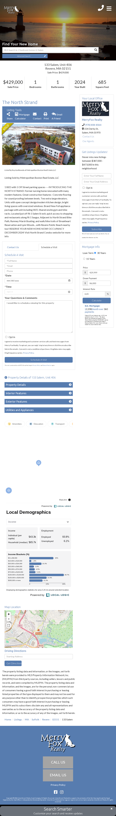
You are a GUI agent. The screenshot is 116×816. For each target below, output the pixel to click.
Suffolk (35, 719)
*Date (8, 275)
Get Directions (14, 663)
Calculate (97, 300)
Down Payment (90, 278)
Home (8, 719)
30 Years (101, 252)
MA (27, 719)
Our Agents (88, 141)
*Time (8, 286)
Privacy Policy (28, 353)
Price (85, 267)
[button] (96, 50)
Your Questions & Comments (21, 297)
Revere (45, 719)
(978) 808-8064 (93, 124)
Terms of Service (47, 365)
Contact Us (13, 247)
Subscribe (97, 229)
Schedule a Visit (49, 247)
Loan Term (88, 252)
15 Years (90, 258)
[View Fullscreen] (8, 625)
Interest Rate (89, 289)
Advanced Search (23, 56)
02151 (55, 719)
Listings (18, 719)
